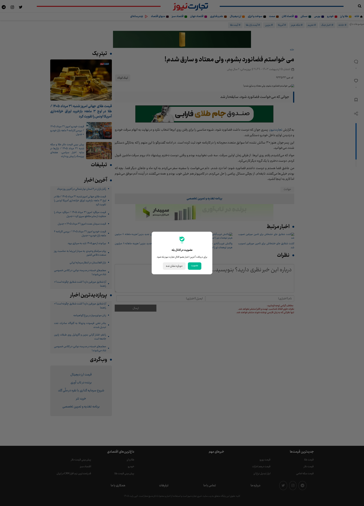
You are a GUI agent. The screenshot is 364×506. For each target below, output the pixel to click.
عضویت (194, 265)
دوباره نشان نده (174, 266)
